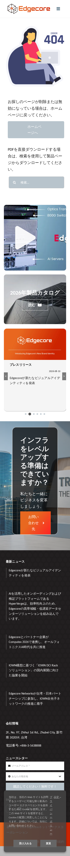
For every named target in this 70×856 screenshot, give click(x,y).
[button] (25, 414)
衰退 (48, 843)
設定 (57, 797)
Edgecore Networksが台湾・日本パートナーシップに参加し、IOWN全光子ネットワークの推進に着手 (35, 698)
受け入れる (25, 843)
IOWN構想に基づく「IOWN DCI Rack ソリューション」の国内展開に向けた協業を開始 (34, 670)
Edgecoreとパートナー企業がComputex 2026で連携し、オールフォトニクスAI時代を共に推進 (34, 642)
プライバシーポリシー (51, 815)
